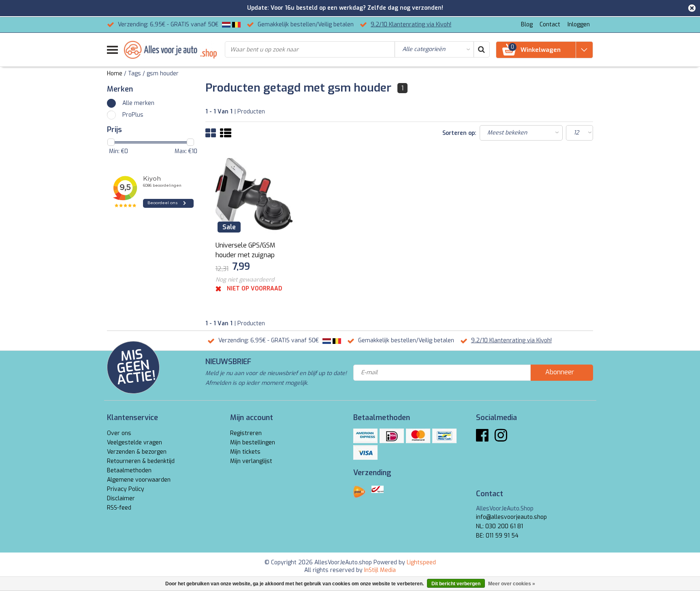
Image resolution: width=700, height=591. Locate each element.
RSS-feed (119, 508)
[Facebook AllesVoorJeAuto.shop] (482, 438)
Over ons (119, 433)
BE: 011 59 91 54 (497, 536)
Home (114, 73)
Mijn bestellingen (252, 442)
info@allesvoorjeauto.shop (511, 517)
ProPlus (132, 115)
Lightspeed (421, 562)
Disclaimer (121, 498)
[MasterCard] (418, 436)
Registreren (246, 433)
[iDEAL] (392, 436)
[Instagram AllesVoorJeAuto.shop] (501, 438)
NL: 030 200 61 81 (499, 526)
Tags (134, 73)
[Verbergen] (692, 8)
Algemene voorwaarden (139, 480)
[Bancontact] (444, 436)
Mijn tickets (245, 452)
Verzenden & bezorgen (136, 452)
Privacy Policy (125, 489)
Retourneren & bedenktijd (141, 461)
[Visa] (365, 452)
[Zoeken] (481, 49)
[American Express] (365, 436)
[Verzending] (359, 492)
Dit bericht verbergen (455, 584)
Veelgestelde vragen (134, 442)
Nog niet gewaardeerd (245, 280)
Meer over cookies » (511, 584)
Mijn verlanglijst (251, 461)
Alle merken (138, 103)
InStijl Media (380, 570)
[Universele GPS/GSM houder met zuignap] (254, 194)
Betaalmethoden (129, 470)
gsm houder (163, 73)
